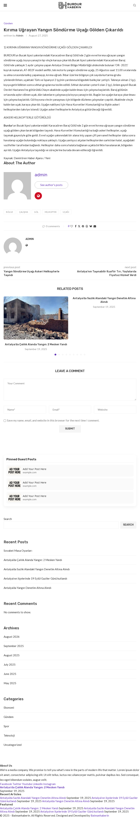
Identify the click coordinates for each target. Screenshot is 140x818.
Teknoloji (9, 735)
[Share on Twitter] (79, 226)
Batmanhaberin (100, 815)
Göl (36, 212)
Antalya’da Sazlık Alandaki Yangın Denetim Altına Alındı (37, 569)
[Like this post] (71, 226)
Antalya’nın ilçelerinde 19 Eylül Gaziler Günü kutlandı (35, 578)
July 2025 (9, 664)
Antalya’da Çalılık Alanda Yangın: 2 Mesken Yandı (36, 344)
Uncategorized (13, 744)
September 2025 (14, 646)
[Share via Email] (95, 226)
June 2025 (10, 673)
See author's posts (51, 184)
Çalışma (23, 212)
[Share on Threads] (86, 226)
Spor (6, 726)
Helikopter (51, 212)
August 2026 (12, 636)
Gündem (8, 716)
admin (19, 35)
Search (8, 518)
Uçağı (66, 212)
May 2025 (10, 683)
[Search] (134, 5)
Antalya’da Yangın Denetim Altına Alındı (27, 587)
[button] (8, 326)
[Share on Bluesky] (91, 226)
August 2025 (12, 655)
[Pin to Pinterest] (83, 226)
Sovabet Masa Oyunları (18, 550)
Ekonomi (9, 707)
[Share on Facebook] (75, 226)
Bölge (9, 212)
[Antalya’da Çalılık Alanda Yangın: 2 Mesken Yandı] (36, 317)
